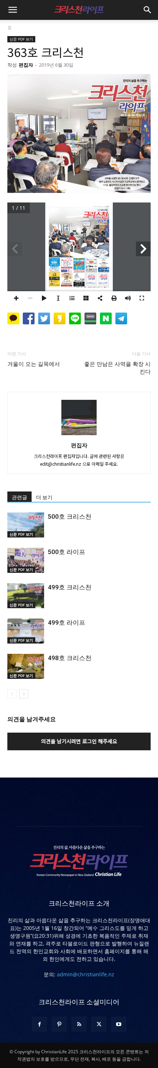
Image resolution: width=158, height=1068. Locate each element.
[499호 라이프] (25, 631)
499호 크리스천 (69, 587)
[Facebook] (39, 1024)
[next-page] (23, 693)
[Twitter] (98, 1024)
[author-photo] (79, 434)
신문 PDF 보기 (21, 39)
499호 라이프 (66, 622)
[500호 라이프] (25, 560)
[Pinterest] (59, 1024)
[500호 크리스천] (25, 525)
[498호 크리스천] (25, 666)
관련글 (19, 497)
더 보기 (44, 497)
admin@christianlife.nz (85, 974)
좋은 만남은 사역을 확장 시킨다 (117, 368)
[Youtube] (118, 1024)
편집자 (26, 64)
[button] (12, 10)
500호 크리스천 (69, 516)
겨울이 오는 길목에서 (33, 364)
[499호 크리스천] (25, 596)
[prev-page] (12, 693)
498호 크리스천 (69, 658)
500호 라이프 (66, 552)
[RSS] (79, 1024)
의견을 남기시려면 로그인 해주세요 (79, 741)
